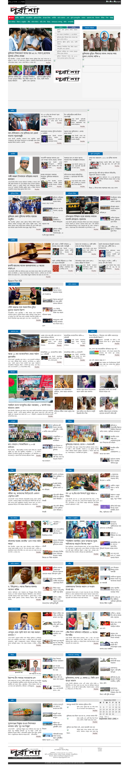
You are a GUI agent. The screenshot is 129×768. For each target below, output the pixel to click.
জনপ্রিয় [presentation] (73, 27)
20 (104, 712)
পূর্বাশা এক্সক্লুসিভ (75, 18)
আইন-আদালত (72, 284)
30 (113, 714)
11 (119, 707)
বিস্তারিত (48, 63)
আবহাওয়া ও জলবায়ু (57, 22)
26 (100, 714)
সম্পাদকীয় (70, 22)
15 (110, 710)
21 (107, 712)
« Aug (101, 717)
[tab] (61, 27)
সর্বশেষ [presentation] (60, 27)
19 (100, 712)
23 (113, 712)
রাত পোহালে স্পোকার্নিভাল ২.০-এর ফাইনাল (67, 34)
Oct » (107, 717)
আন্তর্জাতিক (29, 18)
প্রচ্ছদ (12, 18)
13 (104, 710)
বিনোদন (97, 18)
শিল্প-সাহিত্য (12, 22)
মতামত (83, 18)
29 (110, 714)
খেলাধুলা (13, 421)
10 (116, 707)
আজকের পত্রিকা (89, 28)
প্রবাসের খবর (90, 18)
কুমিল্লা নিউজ (37, 18)
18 (119, 710)
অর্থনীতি (54, 18)
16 (113, 710)
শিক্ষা (107, 18)
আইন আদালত (61, 18)
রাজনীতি (22, 18)
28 (107, 714)
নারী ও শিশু (43, 22)
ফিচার (48, 22)
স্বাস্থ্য (111, 18)
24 (116, 712)
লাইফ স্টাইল (34, 22)
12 (100, 710)
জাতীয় (17, 18)
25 (119, 712)
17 (116, 710)
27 (104, 714)
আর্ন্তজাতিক (14, 284)
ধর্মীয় (29, 22)
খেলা (68, 18)
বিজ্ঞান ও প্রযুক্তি (21, 22)
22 (110, 712)
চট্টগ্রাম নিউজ (46, 18)
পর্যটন (65, 22)
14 (107, 710)
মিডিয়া (102, 18)
